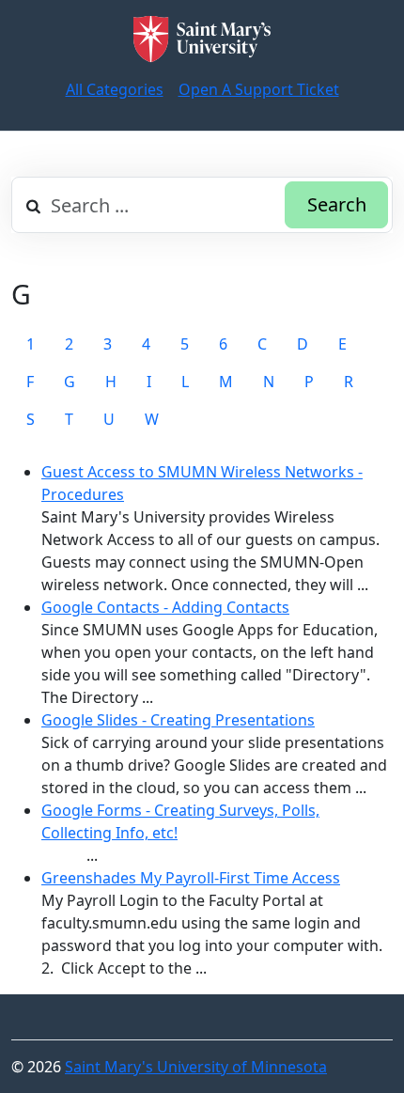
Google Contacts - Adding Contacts (165, 607)
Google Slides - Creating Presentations (178, 720)
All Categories (114, 89)
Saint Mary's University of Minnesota (196, 1066)
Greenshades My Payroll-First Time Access (190, 877)
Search (336, 204)
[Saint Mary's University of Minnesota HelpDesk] (202, 39)
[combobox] (202, 205)
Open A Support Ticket (259, 89)
